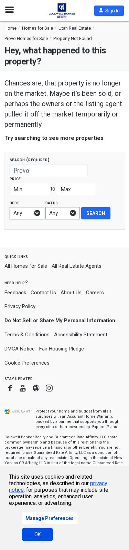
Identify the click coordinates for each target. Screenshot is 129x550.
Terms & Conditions (27, 335)
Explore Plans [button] (104, 427)
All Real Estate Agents (76, 266)
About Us (71, 292)
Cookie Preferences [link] (27, 363)
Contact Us (43, 292)
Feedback (15, 292)
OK (37, 534)
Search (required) (30, 159)
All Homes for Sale (25, 266)
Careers (95, 292)
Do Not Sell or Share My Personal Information (59, 320)
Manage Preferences (49, 518)
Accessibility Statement (80, 335)
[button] (109, 11)
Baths (51, 202)
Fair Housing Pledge (61, 349)
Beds (15, 202)
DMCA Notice (19, 349)
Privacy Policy (19, 306)
